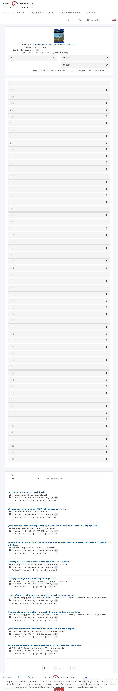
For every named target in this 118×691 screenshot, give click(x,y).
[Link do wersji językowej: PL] (113, 20)
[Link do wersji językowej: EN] (115, 20)
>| (73, 668)
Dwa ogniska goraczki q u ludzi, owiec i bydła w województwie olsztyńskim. (44, 612)
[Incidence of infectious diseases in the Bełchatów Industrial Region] (41, 628)
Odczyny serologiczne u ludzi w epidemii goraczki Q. (33, 578)
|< (45, 668)
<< (50, 668)
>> (68, 668)
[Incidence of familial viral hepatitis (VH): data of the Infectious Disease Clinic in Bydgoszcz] (52, 525)
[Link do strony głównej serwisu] (18, 4)
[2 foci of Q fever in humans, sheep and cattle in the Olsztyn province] (42, 595)
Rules (20, 677)
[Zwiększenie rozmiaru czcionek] (73, 20)
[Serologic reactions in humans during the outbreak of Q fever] (39, 561)
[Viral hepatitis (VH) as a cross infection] (27, 492)
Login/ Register (97, 20)
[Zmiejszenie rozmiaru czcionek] (63, 20)
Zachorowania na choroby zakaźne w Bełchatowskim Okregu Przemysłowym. (45, 645)
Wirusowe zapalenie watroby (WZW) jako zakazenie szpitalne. (38, 509)
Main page (7, 677)
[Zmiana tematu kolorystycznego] (80, 20)
